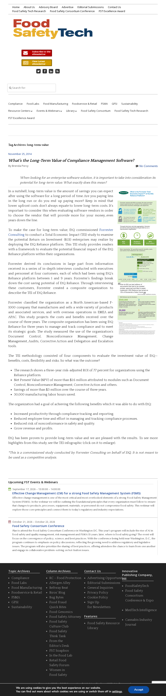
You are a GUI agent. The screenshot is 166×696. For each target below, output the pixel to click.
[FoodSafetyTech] (52, 34)
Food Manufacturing (55, 103)
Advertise (67, 7)
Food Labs (33, 103)
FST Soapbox (59, 650)
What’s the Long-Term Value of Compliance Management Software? (71, 160)
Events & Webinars (48, 111)
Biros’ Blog (57, 592)
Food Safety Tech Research (29, 11)
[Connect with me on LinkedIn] (51, 71)
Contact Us (114, 7)
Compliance (15, 103)
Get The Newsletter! (36, 53)
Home (16, 7)
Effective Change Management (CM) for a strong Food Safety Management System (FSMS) (76, 493)
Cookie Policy (97, 597)
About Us (29, 7)
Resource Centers (19, 111)
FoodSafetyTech (137, 586)
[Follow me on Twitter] (38, 71)
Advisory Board (48, 7)
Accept (138, 690)
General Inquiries (100, 588)
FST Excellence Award (112, 11)
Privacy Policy (97, 592)
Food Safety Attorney (65, 617)
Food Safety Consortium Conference (72, 11)
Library (70, 111)
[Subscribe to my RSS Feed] (57, 71)
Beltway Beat (58, 588)
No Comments (148, 166)
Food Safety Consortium (96, 111)
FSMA (104, 103)
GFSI (114, 103)
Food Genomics (61, 612)
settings (117, 691)
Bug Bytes (56, 597)
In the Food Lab (60, 655)
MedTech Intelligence (141, 610)
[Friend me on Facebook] (44, 71)
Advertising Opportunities (107, 578)
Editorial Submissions (91, 7)
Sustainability (129, 103)
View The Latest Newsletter (36, 63)
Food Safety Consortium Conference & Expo (139, 595)
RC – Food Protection (65, 578)
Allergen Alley (59, 583)
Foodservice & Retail (84, 103)
